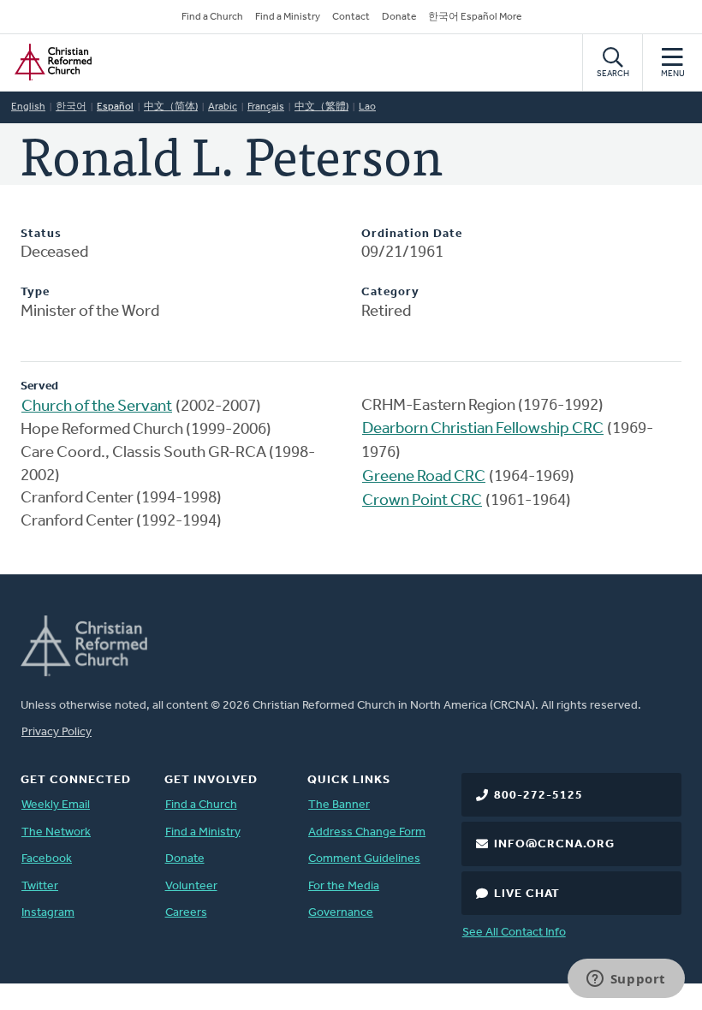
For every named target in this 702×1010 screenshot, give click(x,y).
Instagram (47, 912)
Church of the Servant (96, 407)
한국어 (71, 107)
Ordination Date (411, 234)
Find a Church (212, 17)
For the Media (343, 886)
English (28, 107)
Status (41, 234)
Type (35, 292)
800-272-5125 (538, 795)
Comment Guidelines (364, 859)
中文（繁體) (321, 107)
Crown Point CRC (422, 501)
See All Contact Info (514, 932)
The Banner (339, 805)
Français (265, 107)
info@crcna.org (554, 844)
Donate (399, 17)
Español (115, 107)
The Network (56, 832)
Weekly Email (55, 805)
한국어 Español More (474, 17)
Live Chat (527, 894)
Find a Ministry (287, 17)
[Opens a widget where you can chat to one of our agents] (626, 980)
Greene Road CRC (423, 477)
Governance (340, 912)
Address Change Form (366, 832)
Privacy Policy (56, 732)
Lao (367, 107)
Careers (186, 912)
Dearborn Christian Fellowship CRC (483, 429)
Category (390, 292)
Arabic (222, 107)
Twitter (39, 886)
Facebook (46, 859)
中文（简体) (171, 107)
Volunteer (191, 886)
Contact (351, 17)
